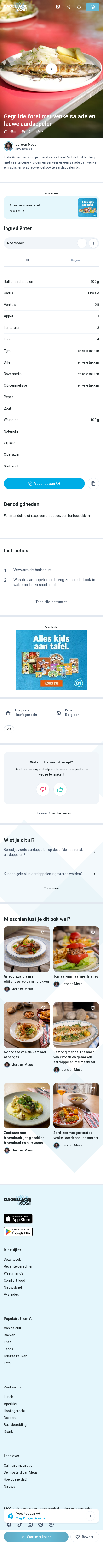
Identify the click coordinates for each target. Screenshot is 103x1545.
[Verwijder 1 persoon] (82, 243)
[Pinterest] (40, 1524)
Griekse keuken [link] (15, 1356)
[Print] (79, 6)
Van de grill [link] (12, 1328)
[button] (9, 729)
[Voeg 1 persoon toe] (93, 243)
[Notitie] (58, 6)
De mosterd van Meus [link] (21, 1472)
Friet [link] (7, 1342)
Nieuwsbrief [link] (13, 1287)
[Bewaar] (43, 932)
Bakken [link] (9, 1335)
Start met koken (39, 1537)
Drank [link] (8, 1432)
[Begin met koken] (51, 69)
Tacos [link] (8, 1349)
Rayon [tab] (75, 260)
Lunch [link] (8, 1397)
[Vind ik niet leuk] (43, 789)
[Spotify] (51, 1524)
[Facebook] (9, 1524)
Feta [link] (7, 1363)
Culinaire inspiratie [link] (18, 1465)
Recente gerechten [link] (19, 1266)
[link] (15, 7)
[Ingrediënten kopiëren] (93, 483)
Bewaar (88, 1537)
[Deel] (68, 6)
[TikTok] (19, 1524)
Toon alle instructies (52, 602)
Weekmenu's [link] (14, 1273)
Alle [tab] (27, 260)
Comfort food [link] (14, 1280)
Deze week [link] (12, 1259)
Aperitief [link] (10, 1404)
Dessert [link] (10, 1418)
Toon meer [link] (51, 888)
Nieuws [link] (9, 1486)
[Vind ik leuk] (60, 789)
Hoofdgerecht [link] (14, 1411)
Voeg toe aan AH (47, 483)
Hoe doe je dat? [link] (16, 1479)
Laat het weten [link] (61, 813)
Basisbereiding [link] (15, 1425)
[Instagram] (30, 1524)
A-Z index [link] (11, 1294)
